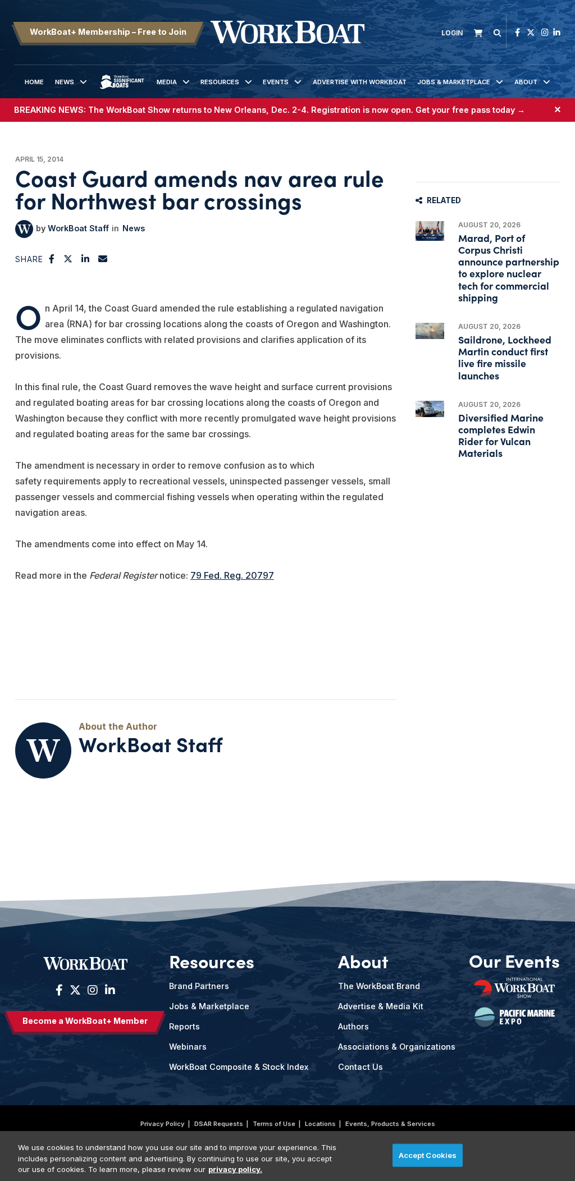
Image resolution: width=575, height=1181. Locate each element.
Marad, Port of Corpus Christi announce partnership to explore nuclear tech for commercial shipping (508, 267)
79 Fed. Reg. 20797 (232, 575)
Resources (219, 82)
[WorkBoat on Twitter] (531, 32)
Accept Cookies (428, 1154)
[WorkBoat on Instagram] (545, 32)
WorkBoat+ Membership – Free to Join (108, 31)
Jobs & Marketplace (453, 82)
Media (167, 82)
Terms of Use (274, 1124)
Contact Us (360, 1067)
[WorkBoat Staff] (24, 229)
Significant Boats (121, 90)
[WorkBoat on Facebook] (517, 32)
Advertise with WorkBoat (360, 82)
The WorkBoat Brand (379, 986)
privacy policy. (235, 1169)
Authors (353, 1026)
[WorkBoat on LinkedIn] (556, 32)
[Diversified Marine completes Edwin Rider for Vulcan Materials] (430, 409)
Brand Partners (199, 986)
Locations (320, 1124)
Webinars (188, 1046)
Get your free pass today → (470, 110)
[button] (52, 258)
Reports (184, 1026)
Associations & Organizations (396, 1046)
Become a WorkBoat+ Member (85, 1021)
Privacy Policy (162, 1124)
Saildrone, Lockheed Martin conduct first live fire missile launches (504, 357)
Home (34, 82)
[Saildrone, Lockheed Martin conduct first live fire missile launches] (430, 331)
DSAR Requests (218, 1124)
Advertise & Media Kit (380, 1006)
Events (276, 82)
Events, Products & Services (390, 1124)
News (64, 82)
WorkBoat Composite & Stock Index (238, 1067)
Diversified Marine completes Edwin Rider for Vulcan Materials (501, 435)
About (525, 82)
